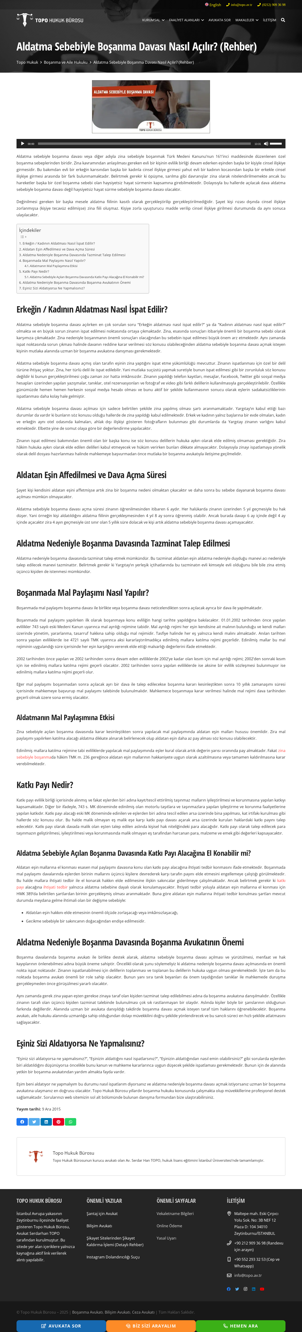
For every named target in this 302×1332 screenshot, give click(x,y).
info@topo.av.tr (248, 1275)
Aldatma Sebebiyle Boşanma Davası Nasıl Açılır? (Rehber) (143, 62)
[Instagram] (245, 1289)
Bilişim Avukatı (99, 1225)
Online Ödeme (169, 1225)
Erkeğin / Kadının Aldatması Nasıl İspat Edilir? (59, 243)
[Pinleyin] (58, 1122)
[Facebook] (229, 1289)
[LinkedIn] (253, 1289)
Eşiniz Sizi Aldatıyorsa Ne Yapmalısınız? (54, 288)
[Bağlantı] (50, 20)
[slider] (276, 143)
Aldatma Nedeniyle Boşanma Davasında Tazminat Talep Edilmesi (74, 255)
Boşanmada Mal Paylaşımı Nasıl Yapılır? (54, 260)
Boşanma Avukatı (87, 1312)
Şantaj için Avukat (102, 1213)
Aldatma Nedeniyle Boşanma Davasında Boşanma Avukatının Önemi (77, 282)
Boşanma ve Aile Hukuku (66, 62)
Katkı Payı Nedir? (36, 271)
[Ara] (283, 20)
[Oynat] (22, 143)
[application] (151, 143)
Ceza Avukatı (143, 1312)
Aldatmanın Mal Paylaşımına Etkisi (53, 266)
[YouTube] (262, 1289)
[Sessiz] (266, 143)
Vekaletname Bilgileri (175, 1213)
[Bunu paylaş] (22, 1122)
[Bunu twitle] (34, 1122)
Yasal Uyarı (166, 1238)
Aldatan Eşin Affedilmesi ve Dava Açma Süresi (59, 249)
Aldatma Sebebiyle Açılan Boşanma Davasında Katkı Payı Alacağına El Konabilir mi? (87, 277)
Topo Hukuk (27, 62)
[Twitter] (237, 1289)
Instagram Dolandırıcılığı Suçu (113, 1257)
